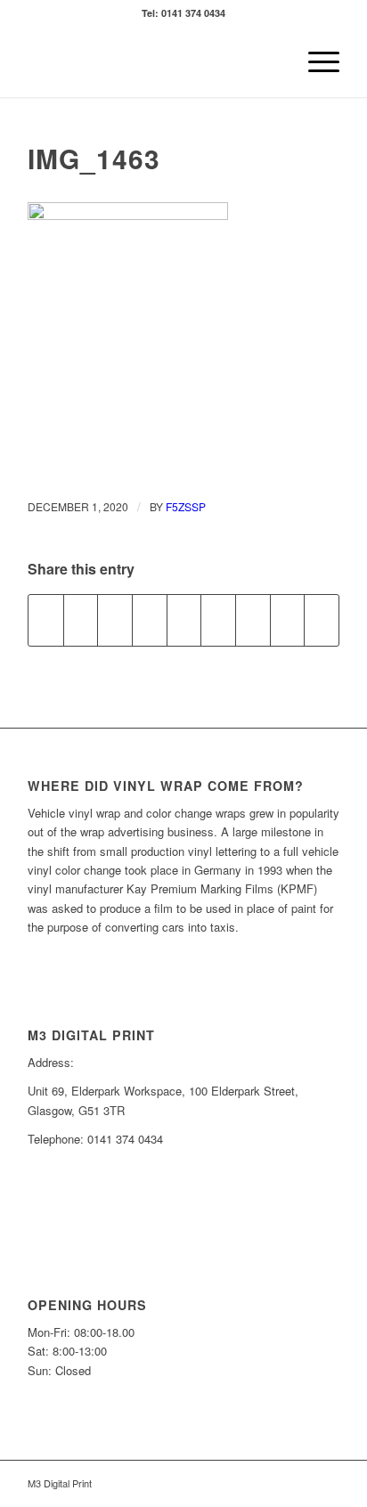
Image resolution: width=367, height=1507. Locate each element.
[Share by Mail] (321, 620)
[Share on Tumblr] (218, 620)
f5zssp (186, 506)
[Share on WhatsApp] (115, 620)
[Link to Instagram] (326, 1483)
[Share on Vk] (253, 620)
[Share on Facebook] (46, 620)
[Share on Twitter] (81, 620)
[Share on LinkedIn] (184, 620)
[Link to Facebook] (299, 1483)
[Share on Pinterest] (150, 620)
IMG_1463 (94, 158)
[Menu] (314, 61)
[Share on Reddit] (288, 620)
